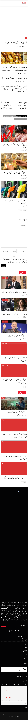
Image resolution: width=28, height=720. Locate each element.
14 (9, 694)
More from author (9, 116)
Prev (24, 210)
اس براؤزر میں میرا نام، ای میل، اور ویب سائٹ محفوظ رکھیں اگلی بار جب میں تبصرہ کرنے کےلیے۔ (14, 260)
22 (6, 697)
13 (14, 694)
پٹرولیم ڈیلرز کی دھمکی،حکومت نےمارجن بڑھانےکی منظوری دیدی (16, 202)
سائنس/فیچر (3, 398)
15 (6, 694)
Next (20, 210)
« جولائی (25, 707)
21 (9, 697)
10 (25, 694)
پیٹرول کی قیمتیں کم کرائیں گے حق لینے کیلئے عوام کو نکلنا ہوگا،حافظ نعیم (15, 337)
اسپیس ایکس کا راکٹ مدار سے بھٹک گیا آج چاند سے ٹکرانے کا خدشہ (15, 457)
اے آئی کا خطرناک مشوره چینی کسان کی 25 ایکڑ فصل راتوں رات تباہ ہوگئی (15, 413)
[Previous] (24, 387)
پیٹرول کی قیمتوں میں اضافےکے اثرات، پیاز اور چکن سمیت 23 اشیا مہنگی (15, 146)
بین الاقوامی (3, 278)
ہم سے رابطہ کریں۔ (23, 717)
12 (18, 694)
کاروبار (26, 38)
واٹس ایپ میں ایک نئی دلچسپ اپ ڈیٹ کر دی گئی (15, 477)
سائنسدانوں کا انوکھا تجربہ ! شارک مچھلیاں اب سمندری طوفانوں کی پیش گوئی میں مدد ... (14, 435)
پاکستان (3, 299)
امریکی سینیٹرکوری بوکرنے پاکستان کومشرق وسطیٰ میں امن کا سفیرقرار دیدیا (14, 293)
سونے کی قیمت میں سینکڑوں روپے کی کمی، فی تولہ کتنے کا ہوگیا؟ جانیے (15, 174)
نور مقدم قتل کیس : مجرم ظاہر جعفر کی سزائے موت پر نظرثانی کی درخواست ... (15, 315)
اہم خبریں (7, 278)
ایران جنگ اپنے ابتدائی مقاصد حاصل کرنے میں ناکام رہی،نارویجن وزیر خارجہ (15, 381)
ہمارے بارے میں (12, 716)
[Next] (22, 387)
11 (21, 694)
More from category (20, 119)
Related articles (21, 116)
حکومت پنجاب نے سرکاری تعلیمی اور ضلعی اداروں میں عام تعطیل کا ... (6, 106)
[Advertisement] (14, 20)
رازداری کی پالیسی (21, 716)
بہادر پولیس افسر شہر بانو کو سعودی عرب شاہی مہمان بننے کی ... (21, 104)
